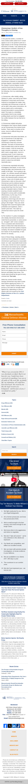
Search (14, 454)
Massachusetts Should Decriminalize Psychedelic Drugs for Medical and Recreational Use (12, 685)
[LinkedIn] (14, 726)
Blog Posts (14, 754)
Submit (14, 353)
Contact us (14, 15)
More (23, 15)
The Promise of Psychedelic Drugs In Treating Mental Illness (12, 670)
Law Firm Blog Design (13, 781)
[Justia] (18, 726)
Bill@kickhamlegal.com (16, 718)
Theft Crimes (6, 431)
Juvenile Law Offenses (9, 428)
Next (17, 307)
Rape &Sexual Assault (9, 418)
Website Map (14, 745)
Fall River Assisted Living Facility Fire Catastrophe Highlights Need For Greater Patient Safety (13, 614)
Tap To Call (7, 3)
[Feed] (22, 726)
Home (4, 15)
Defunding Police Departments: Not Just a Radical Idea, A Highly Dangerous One (13, 677)
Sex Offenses (6, 406)
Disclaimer (14, 741)
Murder (7, 298)
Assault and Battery (8, 437)
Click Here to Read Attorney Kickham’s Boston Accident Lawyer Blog (14, 582)
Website (14, 736)
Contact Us (14, 750)
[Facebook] (5, 726)
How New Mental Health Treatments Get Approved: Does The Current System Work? (13, 590)
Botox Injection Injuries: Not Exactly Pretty (12, 639)
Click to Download (14, 468)
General (4, 412)
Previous (4, 307)
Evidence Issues (7, 434)
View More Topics (6, 440)
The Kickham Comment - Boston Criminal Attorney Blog (14, 10)
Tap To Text (20, 3)
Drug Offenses (6, 403)
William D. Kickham (19, 777)
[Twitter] (10, 726)
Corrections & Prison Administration (13, 425)
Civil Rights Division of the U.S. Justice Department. (12, 293)
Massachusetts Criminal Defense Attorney (14, 316)
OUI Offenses (6, 415)
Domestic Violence (8, 421)
